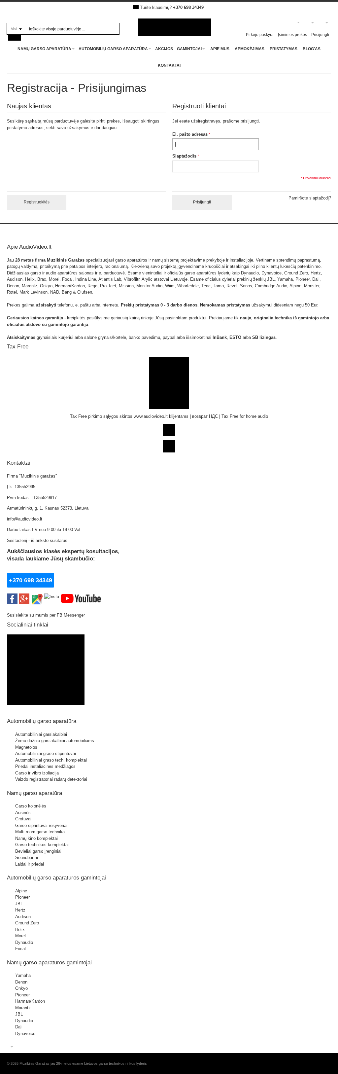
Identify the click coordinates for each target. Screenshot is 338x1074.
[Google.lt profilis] (24, 596)
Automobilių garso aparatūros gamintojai (56, 877)
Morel (20, 935)
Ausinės (23, 812)
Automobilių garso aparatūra (41, 721)
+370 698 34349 (188, 7)
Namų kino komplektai (36, 838)
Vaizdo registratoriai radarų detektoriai (51, 779)
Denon (21, 982)
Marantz (23, 1007)
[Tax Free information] (169, 359)
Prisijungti (320, 34)
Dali (18, 1026)
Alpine (21, 890)
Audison (23, 916)
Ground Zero (27, 922)
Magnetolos (26, 747)
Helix (20, 929)
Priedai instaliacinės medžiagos (45, 766)
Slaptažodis (184, 156)
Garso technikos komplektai (42, 844)
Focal (20, 948)
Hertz (20, 910)
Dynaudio (24, 942)
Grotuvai (23, 818)
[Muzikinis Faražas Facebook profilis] (45, 637)
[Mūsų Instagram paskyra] (51, 596)
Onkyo (21, 988)
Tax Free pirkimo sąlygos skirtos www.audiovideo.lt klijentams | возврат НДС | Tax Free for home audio (169, 416)
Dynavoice (25, 1033)
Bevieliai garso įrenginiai (38, 851)
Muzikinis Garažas (65, 260)
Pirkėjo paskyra (260, 34)
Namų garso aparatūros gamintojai (49, 962)
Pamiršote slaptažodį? (309, 198)
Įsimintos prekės (292, 34)
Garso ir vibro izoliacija (37, 772)
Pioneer (22, 897)
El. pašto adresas (190, 134)
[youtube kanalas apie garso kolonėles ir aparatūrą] (80, 596)
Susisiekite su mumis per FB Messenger (46, 615)
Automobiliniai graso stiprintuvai (45, 753)
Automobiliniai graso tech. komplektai (51, 760)
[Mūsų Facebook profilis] (12, 596)
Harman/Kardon (30, 1001)
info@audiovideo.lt (24, 519)
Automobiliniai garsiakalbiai (41, 734)
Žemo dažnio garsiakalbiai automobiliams (54, 740)
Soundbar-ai (26, 857)
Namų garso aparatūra (34, 793)
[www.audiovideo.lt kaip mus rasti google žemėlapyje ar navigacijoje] (37, 596)
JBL (19, 903)
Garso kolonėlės (30, 806)
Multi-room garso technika (40, 831)
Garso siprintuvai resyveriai (41, 825)
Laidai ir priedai (29, 864)
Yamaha (23, 975)
